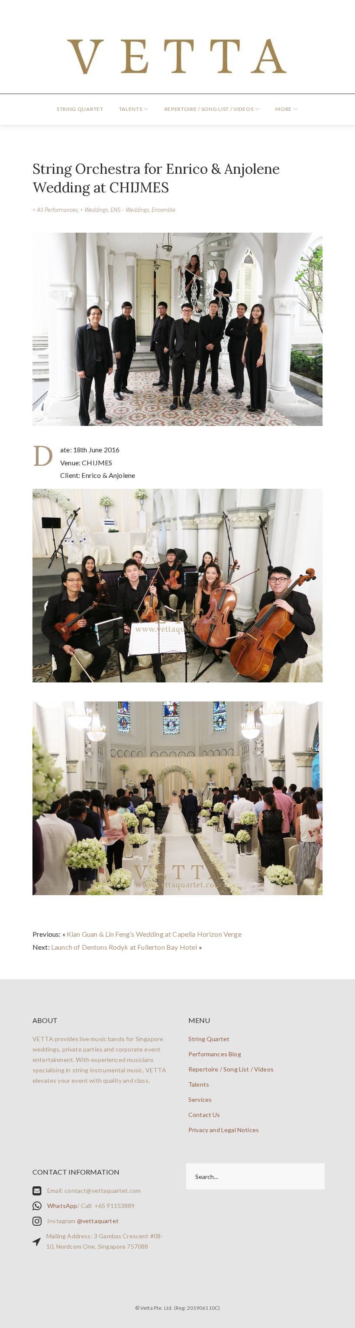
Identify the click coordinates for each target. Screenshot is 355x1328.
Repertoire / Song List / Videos (209, 109)
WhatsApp (62, 1205)
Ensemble (163, 210)
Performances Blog (214, 1054)
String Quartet (208, 1038)
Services (200, 1099)
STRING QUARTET (80, 109)
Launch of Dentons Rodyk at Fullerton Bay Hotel (124, 947)
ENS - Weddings (129, 210)
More (283, 109)
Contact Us (204, 1114)
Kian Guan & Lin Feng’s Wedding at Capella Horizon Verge (154, 934)
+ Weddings (94, 210)
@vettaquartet (98, 1220)
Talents (130, 109)
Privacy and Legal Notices (223, 1129)
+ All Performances (55, 210)
